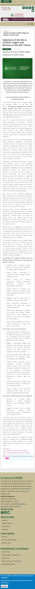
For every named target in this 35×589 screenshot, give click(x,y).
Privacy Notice (6, 558)
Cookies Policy (6, 552)
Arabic (12, 4)
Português (17, 4)
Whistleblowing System (8, 564)
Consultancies (6, 526)
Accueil (5, 31)
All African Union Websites (9, 540)
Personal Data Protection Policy (11, 555)
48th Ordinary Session (20, 1)
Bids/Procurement (7, 523)
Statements (6, 49)
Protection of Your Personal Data (11, 561)
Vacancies (4, 520)
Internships (5, 529)
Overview (4, 537)
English (3, 4)
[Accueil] (17, 15)
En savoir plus (5, 582)
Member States (6, 543)
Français (8, 4)
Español (22, 4)
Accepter (4, 586)
